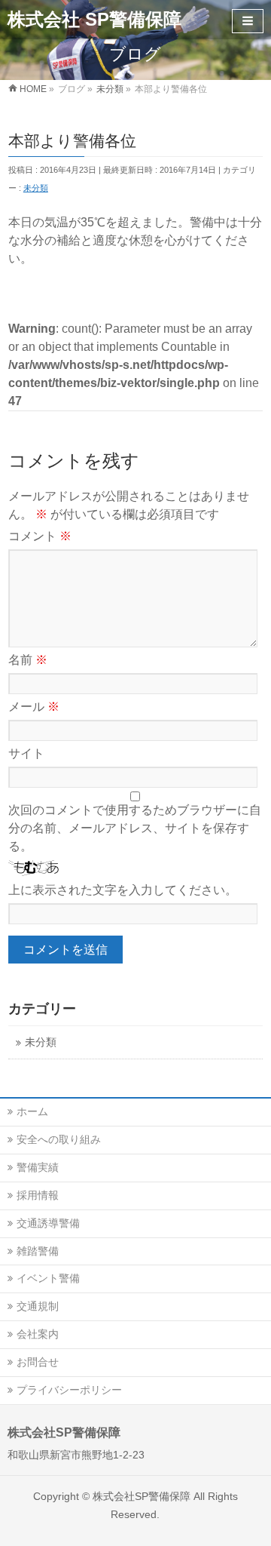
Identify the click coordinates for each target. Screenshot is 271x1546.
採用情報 (38, 1195)
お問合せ (38, 1362)
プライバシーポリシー (69, 1390)
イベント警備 (48, 1278)
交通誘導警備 (48, 1223)
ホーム (32, 1111)
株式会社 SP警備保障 (94, 19)
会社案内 (38, 1334)
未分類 (35, 187)
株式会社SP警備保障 (141, 1496)
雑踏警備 (38, 1251)
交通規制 (38, 1306)
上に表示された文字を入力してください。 (122, 890)
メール (33, 706)
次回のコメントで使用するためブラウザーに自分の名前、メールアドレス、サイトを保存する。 (134, 828)
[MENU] (247, 21)
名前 (27, 659)
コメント (40, 536)
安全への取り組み (59, 1139)
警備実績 (38, 1167)
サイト (26, 753)
